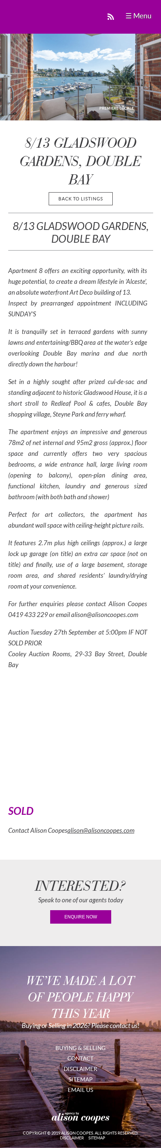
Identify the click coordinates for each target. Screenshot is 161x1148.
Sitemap (80, 1079)
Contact (80, 1058)
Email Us (80, 1090)
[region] (80, 77)
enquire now (80, 917)
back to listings (80, 198)
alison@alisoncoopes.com (100, 831)
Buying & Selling (80, 1048)
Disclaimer (80, 1069)
